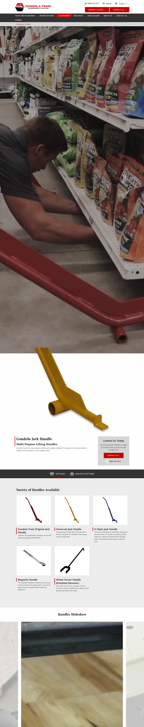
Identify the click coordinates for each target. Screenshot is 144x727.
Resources (78, 16)
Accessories (63, 16)
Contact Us (121, 16)
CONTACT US (118, 10)
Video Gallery (93, 16)
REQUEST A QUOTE (96, 10)
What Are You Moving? (25, 16)
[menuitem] (25, 16)
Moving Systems (46, 16)
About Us (108, 16)
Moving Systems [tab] (84, 473)
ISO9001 (18, 20)
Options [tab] (60, 473)
